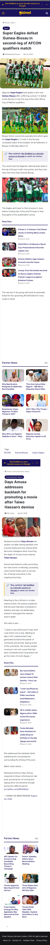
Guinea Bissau (21, 452)
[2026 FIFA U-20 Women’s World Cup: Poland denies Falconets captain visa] (9, 247)
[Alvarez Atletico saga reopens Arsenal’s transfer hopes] (9, 262)
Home (6, 23)
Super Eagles (16, 92)
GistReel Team (28, 940)
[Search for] (47, 14)
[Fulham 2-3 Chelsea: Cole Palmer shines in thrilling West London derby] (9, 232)
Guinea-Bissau (9, 96)
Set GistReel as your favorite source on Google (22, 4)
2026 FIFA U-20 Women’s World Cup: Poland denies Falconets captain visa (32, 247)
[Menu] (3, 14)
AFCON (7, 452)
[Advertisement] (25, 336)
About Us (7, 940)
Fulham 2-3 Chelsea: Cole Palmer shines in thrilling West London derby (32, 232)
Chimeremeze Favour (12, 54)
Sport (13, 23)
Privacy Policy (41, 940)
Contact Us (16, 940)
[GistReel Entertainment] (25, 13)
